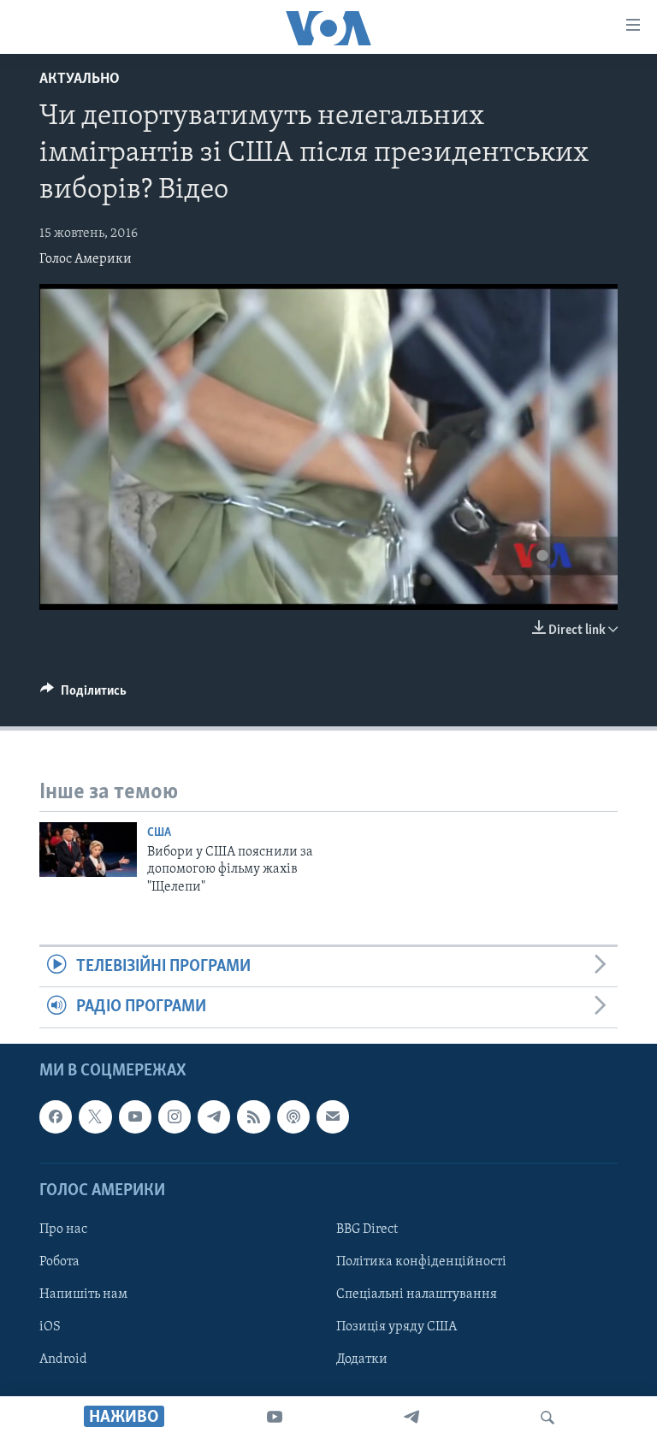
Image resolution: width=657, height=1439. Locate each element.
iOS (50, 1327)
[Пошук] (547, 1417)
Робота (59, 1262)
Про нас (63, 1229)
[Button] (83, 694)
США (159, 832)
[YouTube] (274, 1417)
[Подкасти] (293, 1116)
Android (63, 1359)
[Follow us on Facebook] (55, 1116)
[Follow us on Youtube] (135, 1116)
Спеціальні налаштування (416, 1294)
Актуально (79, 79)
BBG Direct (367, 1229)
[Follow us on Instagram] (174, 1116)
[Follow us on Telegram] (214, 1116)
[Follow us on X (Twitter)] (95, 1116)
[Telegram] (411, 1417)
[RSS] (253, 1116)
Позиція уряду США (396, 1327)
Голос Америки (85, 259)
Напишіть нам (83, 1294)
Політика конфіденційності (421, 1262)
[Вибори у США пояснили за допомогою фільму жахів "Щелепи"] (88, 849)
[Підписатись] (333, 1116)
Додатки (362, 1359)
